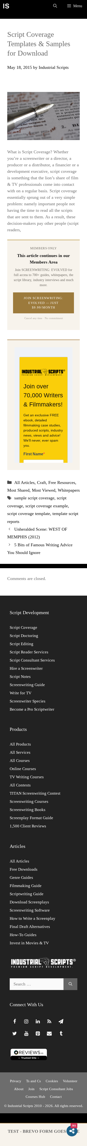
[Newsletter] (61, 1022)
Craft (41, 482)
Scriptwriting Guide (27, 894)
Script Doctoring (24, 635)
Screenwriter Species (27, 701)
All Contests (20, 785)
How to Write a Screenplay (32, 918)
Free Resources (61, 482)
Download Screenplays (29, 902)
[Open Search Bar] (55, 6)
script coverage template (28, 513)
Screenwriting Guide (27, 684)
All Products (20, 744)
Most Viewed (43, 490)
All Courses (20, 760)
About (18, 1089)
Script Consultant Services (32, 660)
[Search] (70, 984)
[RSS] (49, 1022)
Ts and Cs (33, 1081)
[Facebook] (14, 1022)
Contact (56, 1097)
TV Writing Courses (27, 777)
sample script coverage (34, 498)
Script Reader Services (29, 652)
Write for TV (20, 693)
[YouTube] (26, 1034)
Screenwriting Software (30, 910)
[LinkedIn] (38, 1022)
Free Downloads (23, 869)
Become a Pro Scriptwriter (32, 709)
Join (31, 1089)
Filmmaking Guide (26, 885)
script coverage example (46, 505)
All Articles (24, 482)
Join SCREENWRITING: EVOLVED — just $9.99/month (43, 302)
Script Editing (21, 644)
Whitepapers (69, 490)
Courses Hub (35, 1097)
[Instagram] (26, 1022)
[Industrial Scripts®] (6, 6)
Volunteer (70, 1081)
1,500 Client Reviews (28, 826)
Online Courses (23, 768)
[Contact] (49, 1034)
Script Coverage (23, 627)
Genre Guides (21, 877)
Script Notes (20, 676)
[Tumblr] (61, 1034)
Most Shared (18, 490)
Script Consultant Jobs (56, 1089)
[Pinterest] (38, 1034)
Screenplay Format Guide (31, 818)
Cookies (52, 1081)
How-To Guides (23, 935)
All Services (20, 752)
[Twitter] (14, 1034)
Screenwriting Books (27, 809)
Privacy (15, 1081)
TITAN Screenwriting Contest (35, 793)
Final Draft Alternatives (30, 926)
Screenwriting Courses (29, 801)
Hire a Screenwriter (26, 668)
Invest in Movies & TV (29, 943)
